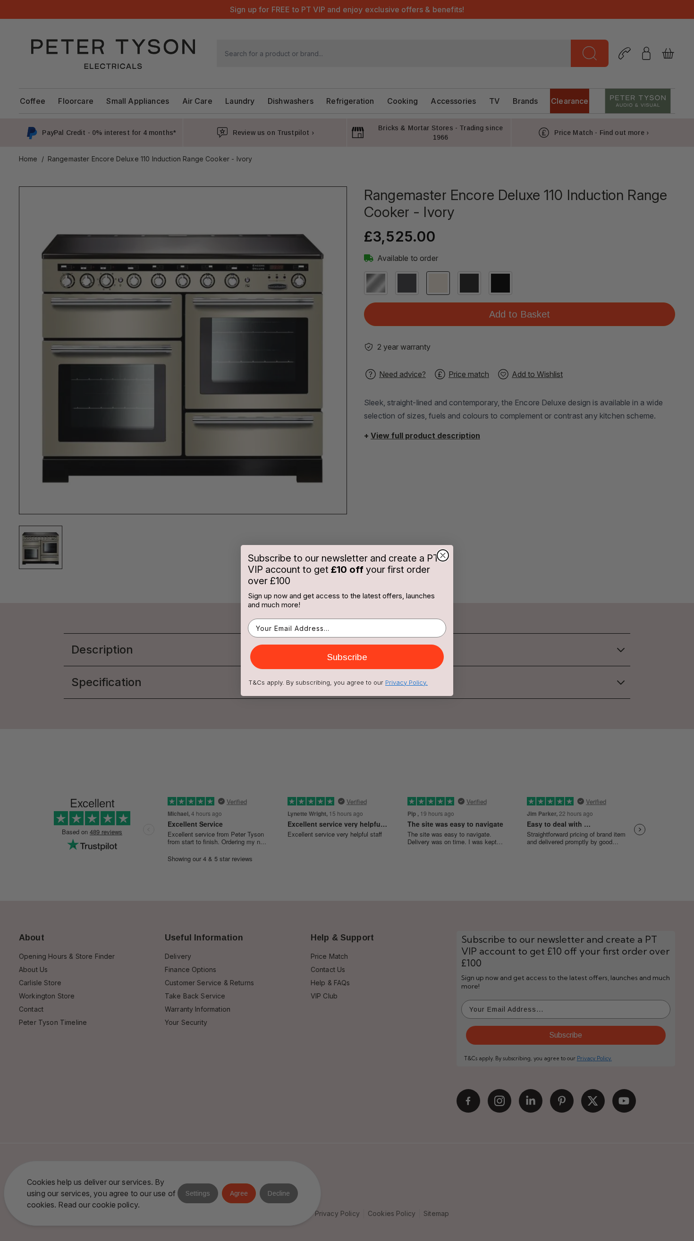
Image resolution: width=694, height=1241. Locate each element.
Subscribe (347, 657)
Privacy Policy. (406, 682)
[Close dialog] (443, 555)
